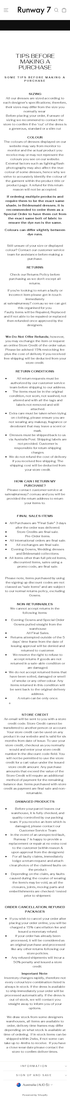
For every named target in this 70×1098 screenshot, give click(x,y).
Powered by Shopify (35, 1095)
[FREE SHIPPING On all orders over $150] (35, 25)
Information (34, 1066)
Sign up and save (34, 1075)
